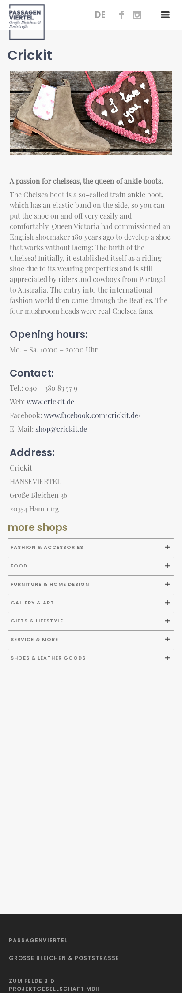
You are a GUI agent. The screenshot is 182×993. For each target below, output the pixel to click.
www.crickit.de (50, 401)
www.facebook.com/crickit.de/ (92, 415)
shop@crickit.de (61, 429)
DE (100, 15)
